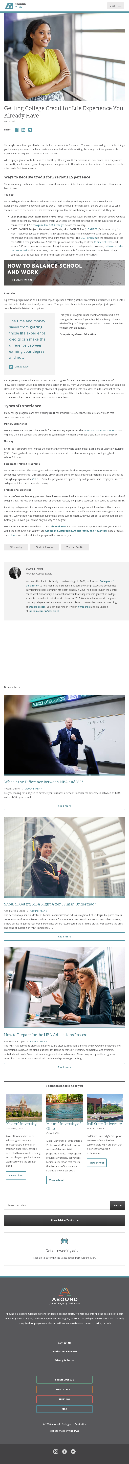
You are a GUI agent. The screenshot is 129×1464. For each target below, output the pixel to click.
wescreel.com (37, 606)
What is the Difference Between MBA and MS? (43, 782)
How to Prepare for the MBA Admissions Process (46, 1035)
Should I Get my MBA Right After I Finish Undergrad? (50, 904)
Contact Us (64, 1342)
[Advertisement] (64, 650)
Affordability (16, 547)
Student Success (44, 547)
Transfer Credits (75, 547)
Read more (91, 805)
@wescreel (84, 606)
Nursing (64, 1399)
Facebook (64, 1451)
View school (16, 1175)
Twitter (73, 1451)
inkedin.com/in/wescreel (44, 611)
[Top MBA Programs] (19, 6)
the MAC (74, 1430)
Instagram (55, 1451)
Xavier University (21, 1124)
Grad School (64, 1389)
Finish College (64, 1379)
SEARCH (118, 1205)
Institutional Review (64, 1351)
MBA (64, 1408)
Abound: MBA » (33, 788)
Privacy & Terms (64, 1360)
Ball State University (104, 1124)
